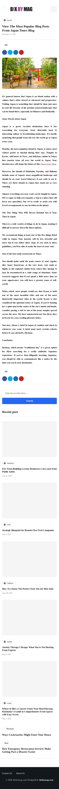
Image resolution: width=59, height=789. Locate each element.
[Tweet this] (10, 52)
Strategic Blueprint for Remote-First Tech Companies (28, 530)
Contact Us (7, 773)
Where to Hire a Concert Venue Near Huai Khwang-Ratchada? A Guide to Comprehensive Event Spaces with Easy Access (27, 711)
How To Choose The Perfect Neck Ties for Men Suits (27, 589)
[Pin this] (21, 52)
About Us (20, 773)
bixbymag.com (46, 780)
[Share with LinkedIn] (15, 52)
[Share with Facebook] (4, 52)
